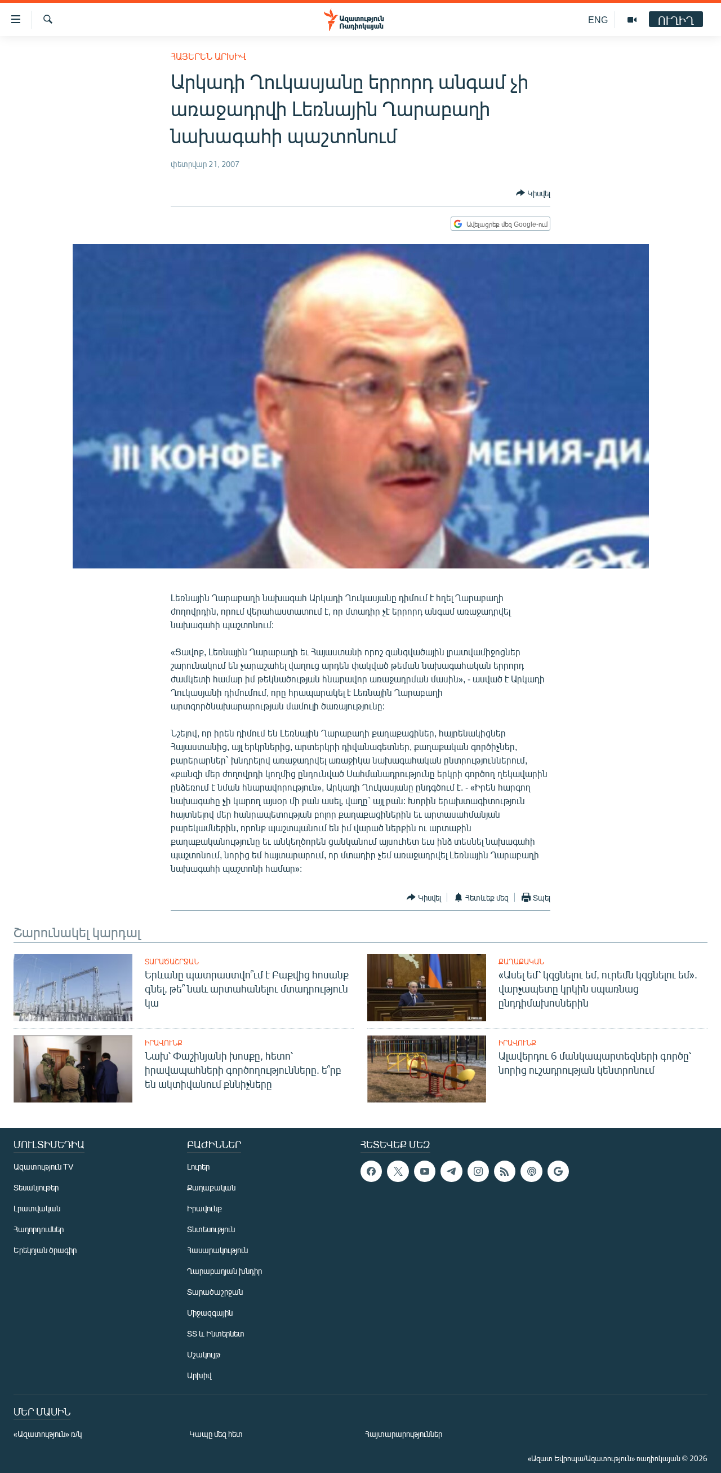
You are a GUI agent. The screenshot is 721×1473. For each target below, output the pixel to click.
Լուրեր (198, 1166)
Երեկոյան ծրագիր (45, 1250)
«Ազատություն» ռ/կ (48, 1434)
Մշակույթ (203, 1354)
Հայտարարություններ (403, 1434)
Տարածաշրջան (172, 961)
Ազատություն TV (43, 1166)
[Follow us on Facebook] (371, 1171)
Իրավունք (164, 1042)
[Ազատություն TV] (632, 19)
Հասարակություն (217, 1250)
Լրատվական (37, 1208)
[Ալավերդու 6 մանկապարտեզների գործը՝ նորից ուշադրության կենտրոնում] (426, 1068)
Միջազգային (210, 1312)
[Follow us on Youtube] (424, 1171)
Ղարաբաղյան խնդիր (224, 1271)
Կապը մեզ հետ (216, 1434)
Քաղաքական (521, 961)
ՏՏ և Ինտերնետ (215, 1333)
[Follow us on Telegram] (451, 1171)
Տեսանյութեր (36, 1187)
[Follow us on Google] (558, 1171)
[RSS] (504, 1171)
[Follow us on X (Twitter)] (397, 1171)
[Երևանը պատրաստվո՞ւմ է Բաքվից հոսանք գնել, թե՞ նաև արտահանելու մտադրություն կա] (73, 987)
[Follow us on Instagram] (478, 1171)
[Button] (533, 193)
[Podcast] (531, 1171)
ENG (598, 19)
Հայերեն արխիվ (208, 56)
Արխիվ (199, 1375)
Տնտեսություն (211, 1229)
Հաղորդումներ (39, 1229)
